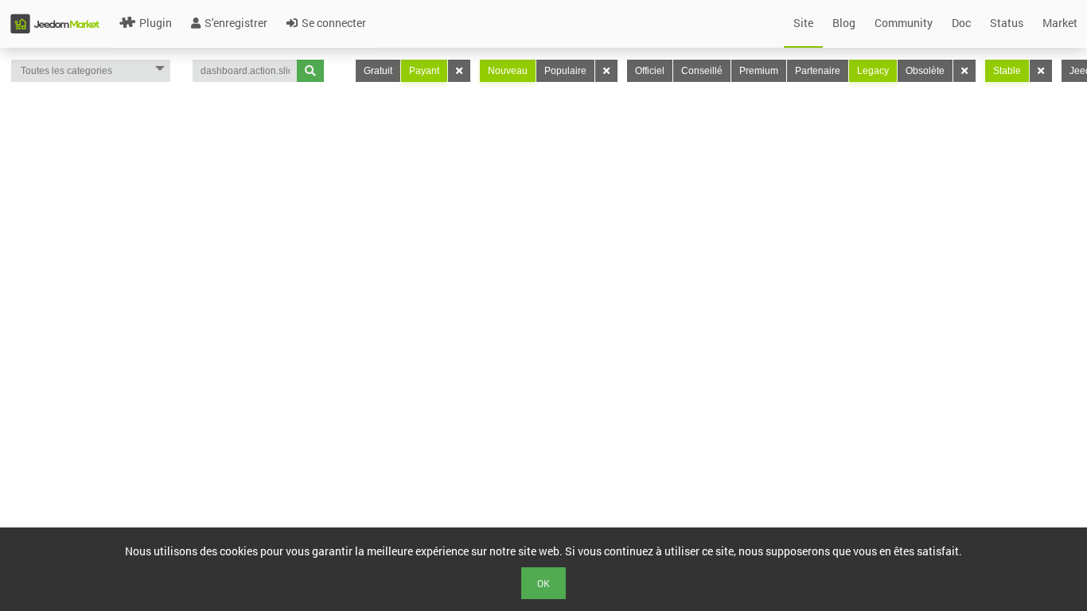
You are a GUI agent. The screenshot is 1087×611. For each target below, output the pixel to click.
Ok (543, 583)
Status (1006, 22)
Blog (843, 22)
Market (1059, 22)
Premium (758, 70)
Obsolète (925, 70)
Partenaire (817, 70)
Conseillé (702, 70)
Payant (424, 70)
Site (803, 22)
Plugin (155, 22)
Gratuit (378, 70)
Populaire (565, 70)
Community (904, 22)
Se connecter (334, 22)
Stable (1007, 70)
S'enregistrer (236, 22)
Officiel (649, 70)
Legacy (873, 70)
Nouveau (508, 70)
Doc (961, 22)
